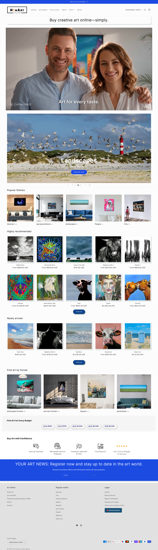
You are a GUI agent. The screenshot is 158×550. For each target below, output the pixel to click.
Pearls (108, 303)
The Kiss (137, 303)
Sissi (79, 303)
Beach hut (137, 352)
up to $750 (62, 426)
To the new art (79, 172)
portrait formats (50, 411)
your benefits (11, 495)
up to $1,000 (77, 426)
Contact (9, 505)
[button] (72, 10)
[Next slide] (86, 185)
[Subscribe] (94, 475)
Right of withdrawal (111, 499)
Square (83, 411)
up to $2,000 (94, 426)
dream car (59, 519)
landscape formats (15, 411)
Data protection (110, 495)
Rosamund (108, 352)
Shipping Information (112, 502)
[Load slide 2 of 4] (75, 185)
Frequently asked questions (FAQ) (18, 499)
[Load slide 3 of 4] (78, 185)
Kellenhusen (20, 265)
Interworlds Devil (49, 265)
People (98, 224)
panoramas (122, 411)
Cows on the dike (78, 265)
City (126, 224)
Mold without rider (50, 303)
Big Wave (79, 352)
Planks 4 (137, 265)
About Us (10, 492)
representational (43, 224)
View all (79, 311)
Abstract (11, 224)
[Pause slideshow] (90, 185)
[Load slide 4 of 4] (81, 185)
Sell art (9, 502)
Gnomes (20, 303)
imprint (107, 492)
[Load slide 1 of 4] (72, 185)
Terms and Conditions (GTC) (114, 505)
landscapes (71, 224)
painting (58, 492)
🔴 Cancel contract (113, 510)
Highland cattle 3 (108, 265)
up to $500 (48, 426)
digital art (59, 515)
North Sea (20, 352)
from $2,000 (109, 426)
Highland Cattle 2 (49, 352)
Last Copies (60, 509)
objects (58, 502)
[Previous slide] (68, 185)
